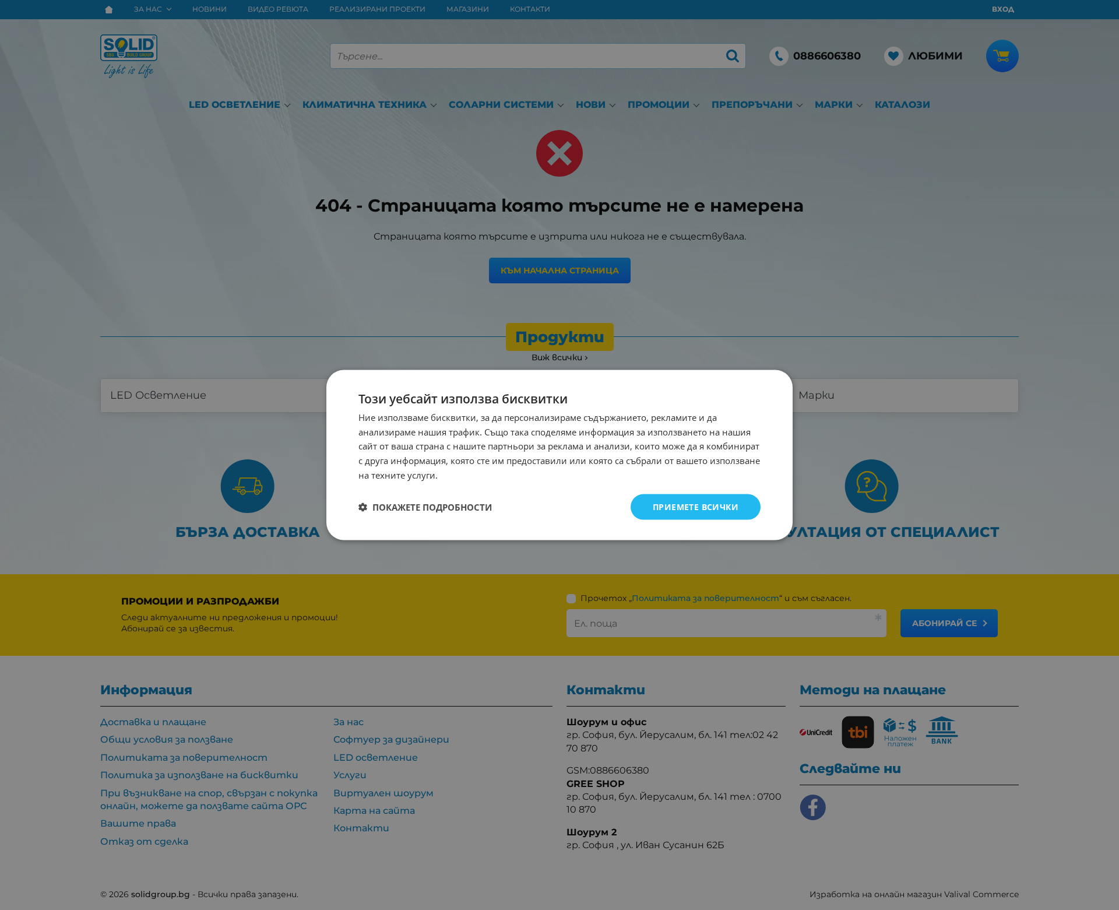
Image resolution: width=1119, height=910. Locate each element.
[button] (425, 507)
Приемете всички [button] (695, 506)
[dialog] (559, 455)
